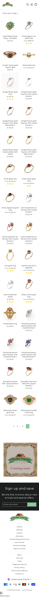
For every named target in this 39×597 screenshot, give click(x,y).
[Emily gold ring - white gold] (12, 184)
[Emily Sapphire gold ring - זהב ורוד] (9, 215)
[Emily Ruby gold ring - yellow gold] (30, 186)
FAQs (20, 561)
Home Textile (19, 542)
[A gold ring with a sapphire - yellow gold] (29, 273)
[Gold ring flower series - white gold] (10, 302)
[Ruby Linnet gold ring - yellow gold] (29, 302)
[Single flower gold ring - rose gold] (8, 99)
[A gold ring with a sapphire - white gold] (31, 273)
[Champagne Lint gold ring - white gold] (31, 43)
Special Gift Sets (20, 549)
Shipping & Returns (19, 564)
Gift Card (19, 558)
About (19, 555)
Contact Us (19, 574)
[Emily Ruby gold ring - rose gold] (27, 186)
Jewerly (19, 527)
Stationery (19, 536)
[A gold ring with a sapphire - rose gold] (26, 273)
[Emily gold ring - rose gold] (8, 184)
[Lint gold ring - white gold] (12, 271)
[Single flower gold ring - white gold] (10, 99)
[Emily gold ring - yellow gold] (10, 184)
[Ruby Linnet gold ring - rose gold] (26, 302)
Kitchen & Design (19, 545)
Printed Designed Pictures (19, 539)
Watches (19, 530)
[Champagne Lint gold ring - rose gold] (26, 43)
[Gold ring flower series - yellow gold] (12, 302)
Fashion (19, 533)
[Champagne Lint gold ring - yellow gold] (29, 43)
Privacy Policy (19, 567)
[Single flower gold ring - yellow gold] (12, 99)
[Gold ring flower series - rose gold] (8, 302)
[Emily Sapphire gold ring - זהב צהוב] (11, 215)
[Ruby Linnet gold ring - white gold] (31, 302)
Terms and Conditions (20, 571)
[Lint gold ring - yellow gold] (10, 271)
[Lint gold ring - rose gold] (8, 271)
